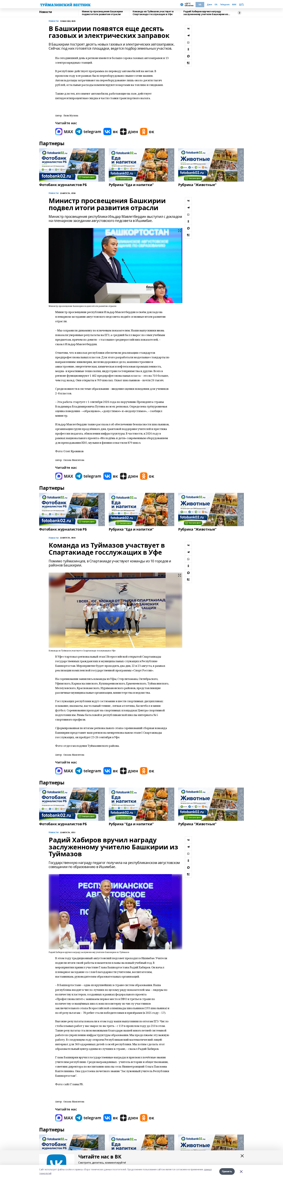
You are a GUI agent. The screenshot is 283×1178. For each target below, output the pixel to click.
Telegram (225, 5)
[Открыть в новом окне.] (64, 131)
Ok (216, 5)
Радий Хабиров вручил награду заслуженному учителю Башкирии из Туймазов (205, 13)
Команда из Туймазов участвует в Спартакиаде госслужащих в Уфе (153, 13)
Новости (45, 12)
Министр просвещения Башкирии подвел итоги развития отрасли (102, 13)
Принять (227, 1171)
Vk (199, 4)
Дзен (209, 5)
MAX (234, 5)
